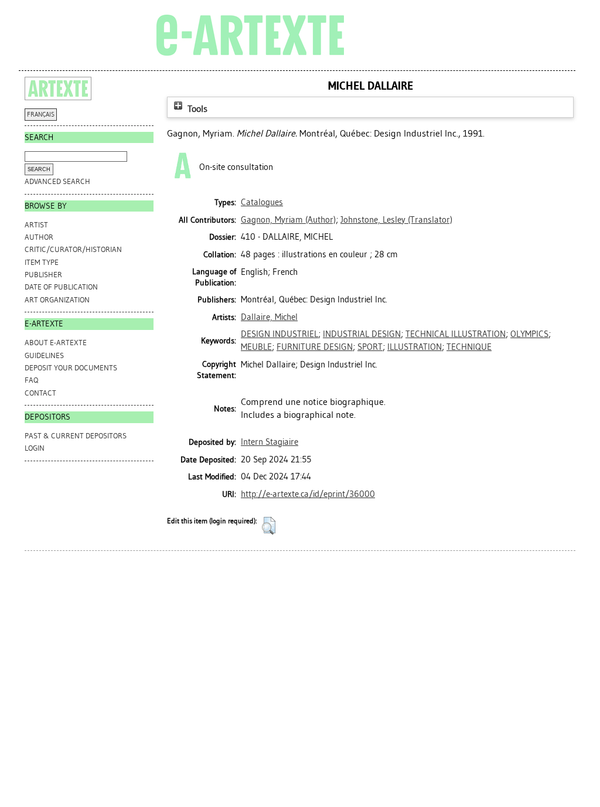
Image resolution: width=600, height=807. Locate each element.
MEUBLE (256, 347)
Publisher (43, 274)
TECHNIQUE (469, 347)
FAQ (31, 380)
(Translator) (396, 219)
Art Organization (57, 299)
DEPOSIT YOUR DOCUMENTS (71, 367)
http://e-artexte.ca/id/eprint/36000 (308, 494)
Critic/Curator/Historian (73, 249)
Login (35, 448)
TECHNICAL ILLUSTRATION (455, 334)
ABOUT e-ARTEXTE (56, 342)
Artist (36, 224)
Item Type (42, 262)
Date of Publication (61, 286)
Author (39, 237)
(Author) (288, 219)
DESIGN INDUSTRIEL (279, 334)
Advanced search (57, 181)
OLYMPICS (529, 334)
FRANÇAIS (40, 114)
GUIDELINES (44, 355)
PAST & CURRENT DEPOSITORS (76, 435)
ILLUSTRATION (414, 347)
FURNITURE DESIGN (315, 347)
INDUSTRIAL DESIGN (362, 334)
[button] (268, 525)
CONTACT (40, 393)
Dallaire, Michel (269, 317)
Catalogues (262, 202)
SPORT (370, 347)
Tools (196, 108)
